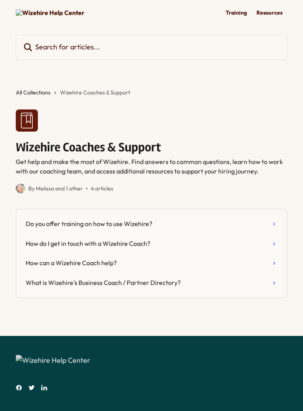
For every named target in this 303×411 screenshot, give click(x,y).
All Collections (33, 92)
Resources (269, 12)
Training (236, 12)
